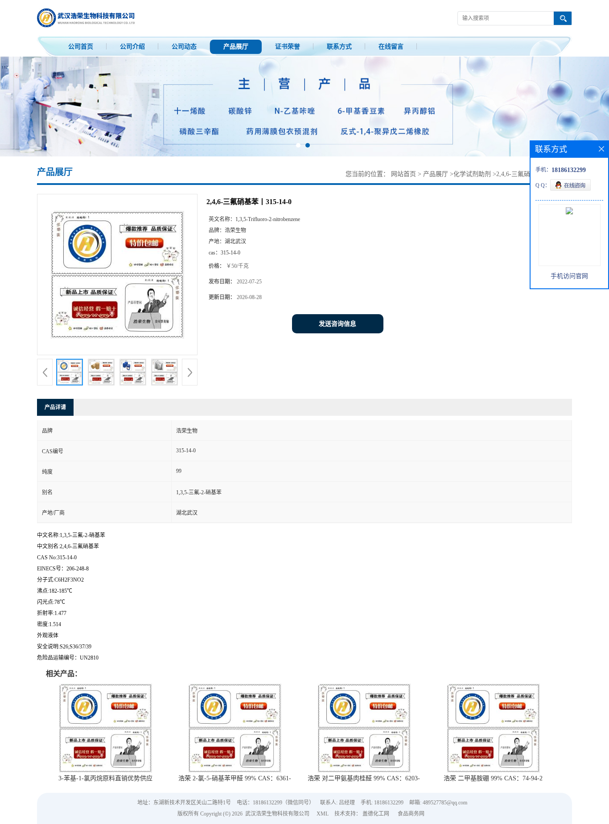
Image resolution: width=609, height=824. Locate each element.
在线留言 (391, 46)
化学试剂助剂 (472, 174)
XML (323, 814)
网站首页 (403, 174)
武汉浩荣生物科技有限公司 (277, 814)
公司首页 (80, 46)
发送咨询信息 (337, 323)
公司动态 (184, 46)
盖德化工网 (375, 814)
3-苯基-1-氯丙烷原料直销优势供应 (105, 778)
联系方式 (339, 46)
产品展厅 (235, 46)
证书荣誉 (287, 46)
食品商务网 (411, 814)
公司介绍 (132, 46)
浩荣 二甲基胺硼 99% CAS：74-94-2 (493, 778)
